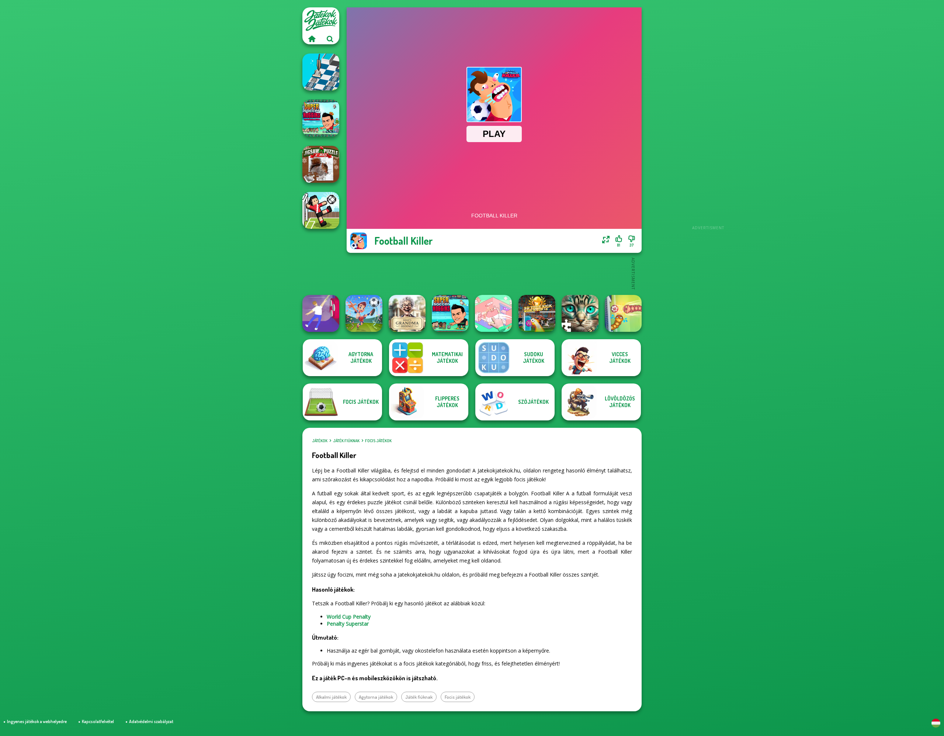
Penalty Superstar (348, 623)
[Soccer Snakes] (623, 313)
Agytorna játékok (376, 697)
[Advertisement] (708, 118)
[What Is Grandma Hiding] (407, 313)
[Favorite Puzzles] (580, 313)
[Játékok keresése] (330, 38)
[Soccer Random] (320, 210)
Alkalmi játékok (331, 697)
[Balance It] (320, 313)
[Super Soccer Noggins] (450, 313)
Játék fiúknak (346, 440)
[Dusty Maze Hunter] (320, 72)
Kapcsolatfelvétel (98, 721)
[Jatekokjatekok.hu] (311, 38)
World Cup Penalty (349, 616)
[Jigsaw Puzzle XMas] (320, 164)
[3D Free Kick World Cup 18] (536, 313)
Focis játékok (378, 440)
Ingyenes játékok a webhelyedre (37, 721)
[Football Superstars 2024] (364, 313)
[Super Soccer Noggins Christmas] (320, 118)
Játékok (319, 440)
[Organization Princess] (493, 313)
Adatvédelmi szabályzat (151, 721)
